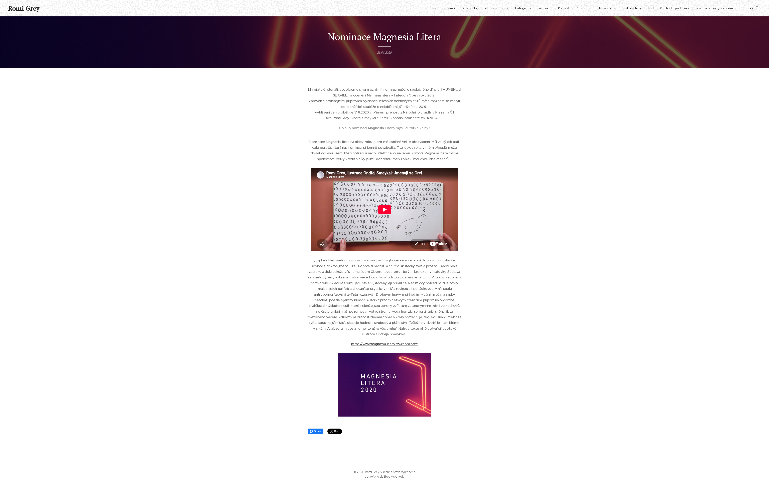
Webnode (398, 476)
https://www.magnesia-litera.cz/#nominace (384, 344)
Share (317, 431)
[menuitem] (434, 8)
